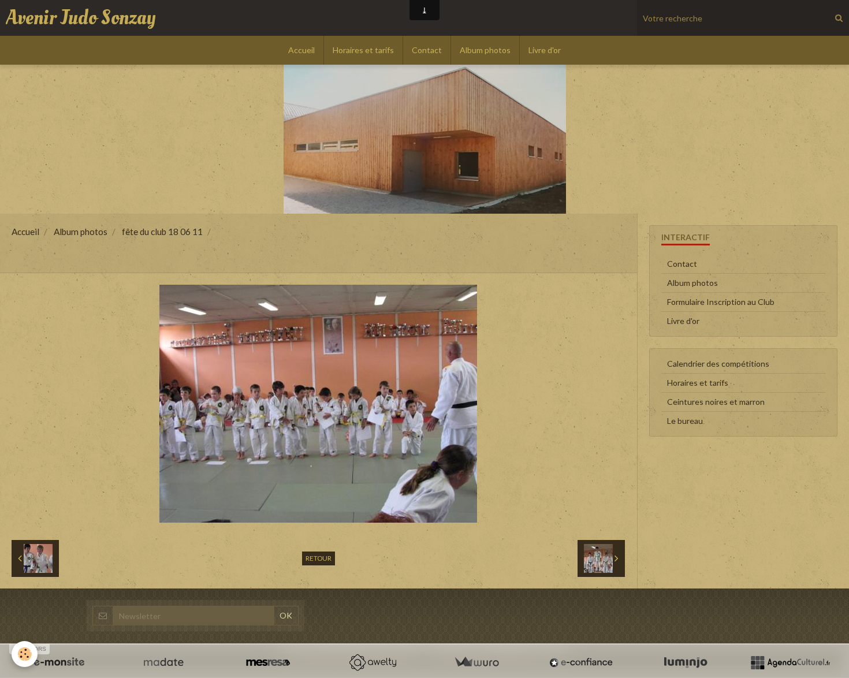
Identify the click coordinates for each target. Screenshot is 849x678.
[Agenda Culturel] (790, 662)
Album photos (485, 50)
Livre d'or (544, 50)
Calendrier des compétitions (718, 363)
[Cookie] (25, 654)
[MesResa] (268, 662)
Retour (319, 558)
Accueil (301, 50)
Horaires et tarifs (363, 50)
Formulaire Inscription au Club (720, 302)
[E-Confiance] (581, 662)
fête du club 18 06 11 (162, 231)
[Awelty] (372, 662)
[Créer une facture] (476, 662)
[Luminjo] (685, 662)
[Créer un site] (59, 662)
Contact (427, 50)
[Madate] (163, 662)
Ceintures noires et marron (716, 402)
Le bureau (685, 421)
